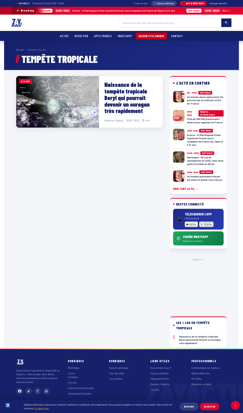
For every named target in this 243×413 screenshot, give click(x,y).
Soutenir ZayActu (159, 384)
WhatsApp (125, 36)
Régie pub (81, 36)
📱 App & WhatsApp (193, 3)
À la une (72, 382)
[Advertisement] (198, 284)
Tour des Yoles (116, 373)
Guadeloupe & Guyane (79, 393)
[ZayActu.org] (16, 23)
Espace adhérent (159, 373)
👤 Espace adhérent (164, 3)
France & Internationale (80, 388)
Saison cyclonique (151, 36)
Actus (64, 36)
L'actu (71, 373)
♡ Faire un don (140, 3)
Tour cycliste (116, 378)
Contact (177, 36)
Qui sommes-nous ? (160, 367)
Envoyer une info (218, 3)
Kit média (196, 378)
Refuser (189, 406)
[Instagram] (37, 391)
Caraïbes (73, 377)
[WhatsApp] (46, 391)
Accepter (209, 406)
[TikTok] (28, 391)
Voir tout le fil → (186, 189)
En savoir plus (41, 408)
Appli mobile (103, 36)
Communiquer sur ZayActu (205, 367)
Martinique (73, 367)
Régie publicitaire (159, 378)
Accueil (20, 49)
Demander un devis (201, 384)
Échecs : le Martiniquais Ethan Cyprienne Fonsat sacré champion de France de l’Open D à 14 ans (95, 10)
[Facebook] (19, 391)
